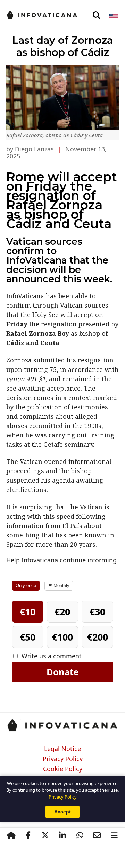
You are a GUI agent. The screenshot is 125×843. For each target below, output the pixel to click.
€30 (97, 611)
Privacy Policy (63, 759)
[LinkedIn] (62, 835)
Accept (62, 812)
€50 (27, 637)
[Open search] (96, 15)
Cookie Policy (62, 769)
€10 (27, 611)
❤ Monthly (58, 585)
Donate (63, 672)
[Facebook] (28, 835)
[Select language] (114, 16)
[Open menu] (114, 835)
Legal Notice (62, 748)
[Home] (11, 835)
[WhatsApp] (80, 835)
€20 (62, 611)
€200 (97, 637)
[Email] (97, 835)
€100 (62, 637)
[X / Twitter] (45, 835)
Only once (26, 585)
